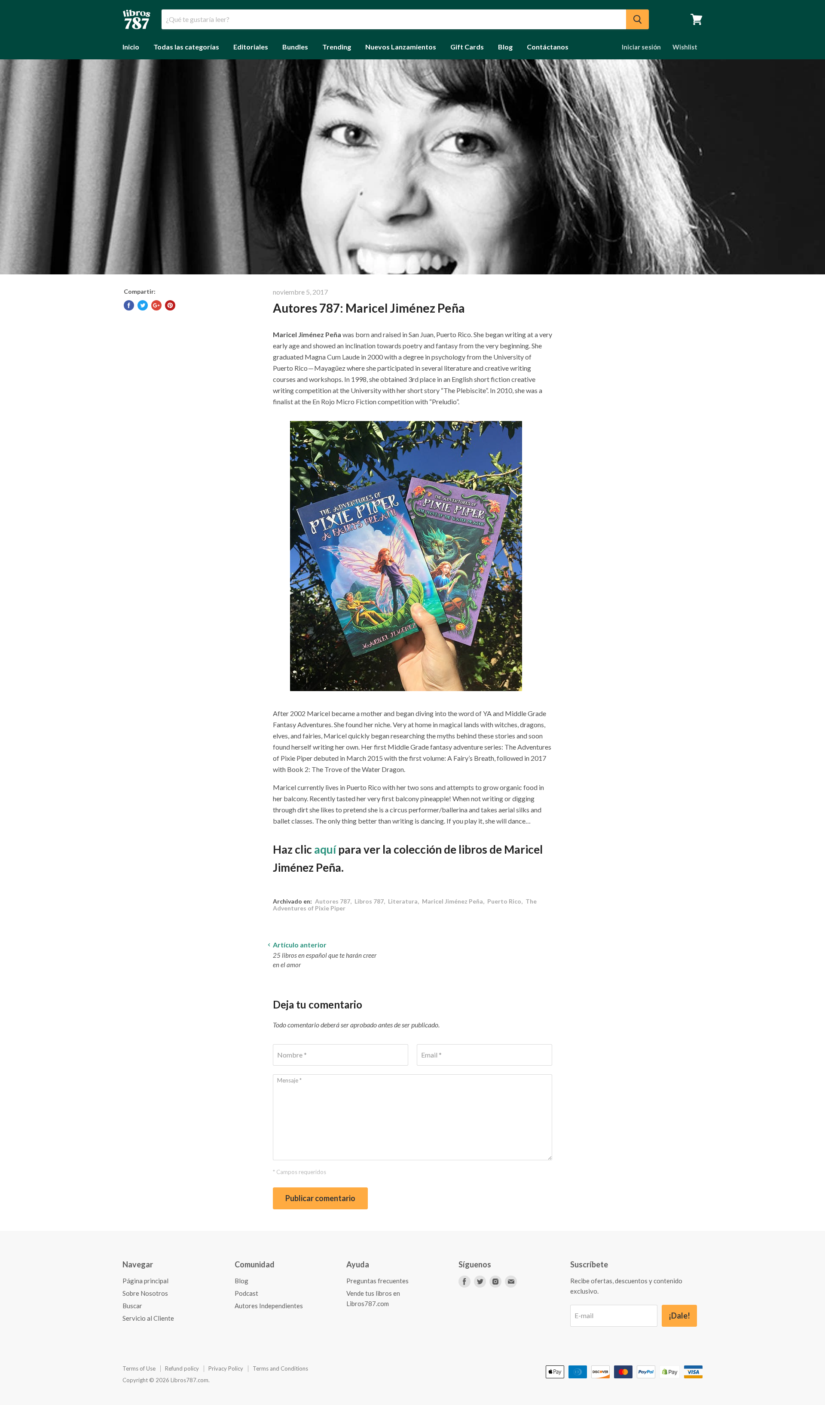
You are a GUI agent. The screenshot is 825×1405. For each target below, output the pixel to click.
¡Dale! (679, 1315)
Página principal (145, 1281)
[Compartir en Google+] (156, 305)
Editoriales (250, 47)
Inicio (130, 47)
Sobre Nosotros (145, 1293)
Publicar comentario (320, 1198)
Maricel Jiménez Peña (452, 901)
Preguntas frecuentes (377, 1281)
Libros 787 (369, 901)
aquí (325, 849)
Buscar (132, 1306)
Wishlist (684, 47)
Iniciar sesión (641, 47)
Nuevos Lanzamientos (400, 47)
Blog (505, 47)
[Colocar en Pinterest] (170, 305)
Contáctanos (547, 47)
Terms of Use (139, 1368)
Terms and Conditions (280, 1368)
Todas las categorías (186, 47)
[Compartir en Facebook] (129, 305)
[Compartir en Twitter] (143, 305)
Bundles (295, 47)
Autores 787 (332, 901)
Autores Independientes (269, 1306)
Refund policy (182, 1368)
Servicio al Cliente (148, 1318)
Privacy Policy (225, 1368)
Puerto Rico (504, 901)
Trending (336, 47)
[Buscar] (637, 19)
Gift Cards (467, 47)
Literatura (403, 901)
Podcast (246, 1293)
